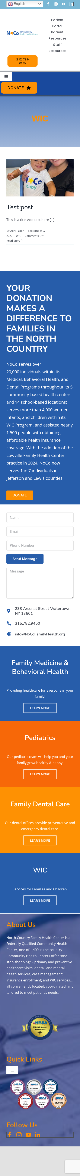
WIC (18, 236)
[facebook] (48, 4)
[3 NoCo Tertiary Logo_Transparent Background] (22, 25)
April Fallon (17, 231)
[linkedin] (71, 4)
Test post (19, 207)
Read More (13, 241)
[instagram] (56, 4)
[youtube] (63, 4)
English (19, 3)
